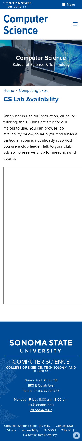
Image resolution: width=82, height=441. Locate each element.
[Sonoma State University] (17, 5)
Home (8, 90)
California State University (40, 435)
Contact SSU (65, 426)
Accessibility (30, 430)
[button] (76, 435)
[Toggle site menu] (75, 24)
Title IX (66, 430)
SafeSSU (50, 430)
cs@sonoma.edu (41, 404)
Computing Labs (33, 90)
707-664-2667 (41, 410)
